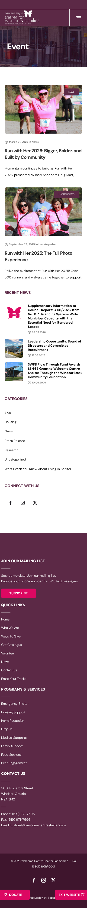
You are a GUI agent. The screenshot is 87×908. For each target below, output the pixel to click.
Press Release (15, 441)
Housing (10, 422)
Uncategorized (15, 459)
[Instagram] (23, 502)
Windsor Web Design (30, 898)
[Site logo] (22, 17)
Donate (15, 895)
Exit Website (69, 895)
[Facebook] (10, 502)
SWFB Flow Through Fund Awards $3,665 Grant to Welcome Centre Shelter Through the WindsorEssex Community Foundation (55, 370)
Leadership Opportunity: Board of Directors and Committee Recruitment (54, 345)
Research (11, 450)
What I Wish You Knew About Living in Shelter (38, 469)
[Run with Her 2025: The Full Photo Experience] (43, 211)
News (9, 431)
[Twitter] (35, 502)
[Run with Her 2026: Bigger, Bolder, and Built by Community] (43, 109)
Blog (8, 412)
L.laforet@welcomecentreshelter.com (38, 825)
